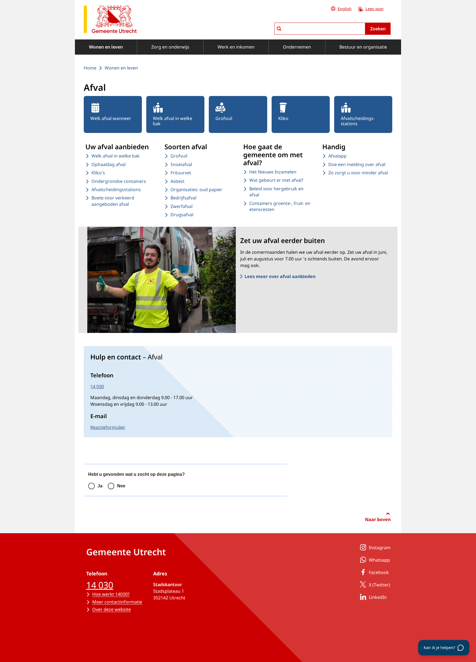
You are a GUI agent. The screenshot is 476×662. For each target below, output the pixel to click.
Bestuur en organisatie (363, 47)
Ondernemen (297, 47)
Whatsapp (379, 560)
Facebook (379, 572)
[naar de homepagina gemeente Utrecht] (110, 20)
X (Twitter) (379, 585)
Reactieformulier (107, 427)
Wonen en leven (106, 47)
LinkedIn (378, 597)
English (344, 8)
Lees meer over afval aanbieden (280, 276)
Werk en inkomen (236, 47)
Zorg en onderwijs (170, 47)
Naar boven (378, 519)
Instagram (380, 547)
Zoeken (378, 29)
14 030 (97, 386)
